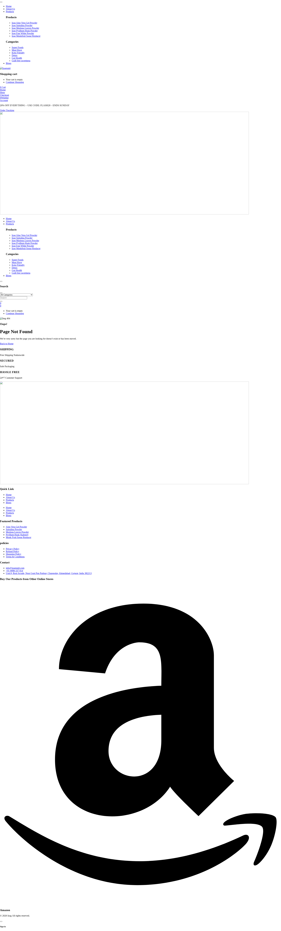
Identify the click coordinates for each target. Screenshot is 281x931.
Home (9, 494)
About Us (10, 497)
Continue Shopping (15, 82)
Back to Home (6, 343)
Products (10, 500)
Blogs (8, 502)
